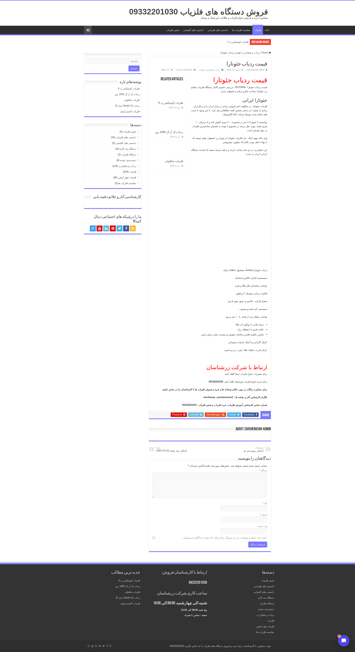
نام (265, 503)
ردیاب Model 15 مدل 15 (127, 105)
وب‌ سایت (262, 526)
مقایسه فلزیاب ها (241, 30)
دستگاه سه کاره (128, 148)
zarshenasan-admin (255, 70)
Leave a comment (184, 70)
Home (265, 52)
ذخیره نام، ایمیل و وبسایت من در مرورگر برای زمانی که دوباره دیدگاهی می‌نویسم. (225, 537)
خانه (267, 30)
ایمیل (263, 514)
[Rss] (133, 228)
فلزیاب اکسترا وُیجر (130, 111)
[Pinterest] (113, 228)
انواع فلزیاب (246, 374)
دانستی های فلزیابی (218, 30)
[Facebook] (126, 228)
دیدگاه (263, 470)
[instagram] (93, 228)
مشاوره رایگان (255, 389)
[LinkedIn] (106, 228)
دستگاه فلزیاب (128, 154)
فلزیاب (257, 30)
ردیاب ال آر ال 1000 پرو (169, 132)
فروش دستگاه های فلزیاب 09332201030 (198, 11)
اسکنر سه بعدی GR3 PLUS (171, 449)
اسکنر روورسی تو (253, 449)
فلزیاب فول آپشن (127, 177)
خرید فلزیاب (220, 405)
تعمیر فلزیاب (172, 30)
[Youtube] (99, 228)
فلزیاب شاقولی (174, 161)
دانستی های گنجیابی (193, 30)
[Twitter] (119, 228)
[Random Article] (88, 30)
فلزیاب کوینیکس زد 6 (237, 42)
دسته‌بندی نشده (128, 160)
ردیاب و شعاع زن (251, 52)
